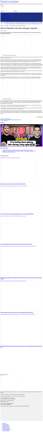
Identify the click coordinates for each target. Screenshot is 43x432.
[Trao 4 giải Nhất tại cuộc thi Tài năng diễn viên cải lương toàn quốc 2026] (20, 242)
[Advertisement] (21, 361)
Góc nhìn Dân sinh (6, 430)
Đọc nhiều (6, 25)
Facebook (2, 118)
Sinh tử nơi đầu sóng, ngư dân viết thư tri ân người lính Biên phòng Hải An (16, 312)
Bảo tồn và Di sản (5, 15)
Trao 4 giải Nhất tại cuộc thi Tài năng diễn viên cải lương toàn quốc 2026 (16, 244)
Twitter (5, 118)
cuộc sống (5, 119)
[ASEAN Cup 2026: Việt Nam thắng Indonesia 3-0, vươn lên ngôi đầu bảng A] (20, 212)
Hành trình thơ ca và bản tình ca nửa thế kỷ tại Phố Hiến (12, 183)
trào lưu (20, 119)
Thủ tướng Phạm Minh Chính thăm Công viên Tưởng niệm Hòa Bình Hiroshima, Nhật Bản (18, 150)
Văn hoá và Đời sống (6, 14)
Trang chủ (2, 25)
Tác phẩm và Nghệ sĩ (6, 17)
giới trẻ (8, 119)
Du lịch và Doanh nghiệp (7, 18)
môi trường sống (12, 119)
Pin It (10, 118)
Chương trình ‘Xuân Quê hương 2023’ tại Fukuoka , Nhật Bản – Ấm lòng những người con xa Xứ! (19, 151)
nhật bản (17, 119)
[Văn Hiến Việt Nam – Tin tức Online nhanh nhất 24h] (9, 1)
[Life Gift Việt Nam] (4, 374)
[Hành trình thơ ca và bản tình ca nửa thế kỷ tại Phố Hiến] (17, 182)
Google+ (7, 118)
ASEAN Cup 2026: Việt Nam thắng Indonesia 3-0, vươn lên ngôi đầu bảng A (17, 213)
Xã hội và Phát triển (6, 16)
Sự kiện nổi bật (5, 13)
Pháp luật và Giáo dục (6, 19)
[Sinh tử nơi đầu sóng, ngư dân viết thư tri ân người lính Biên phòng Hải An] (20, 310)
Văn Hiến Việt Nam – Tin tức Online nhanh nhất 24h (9, 2)
